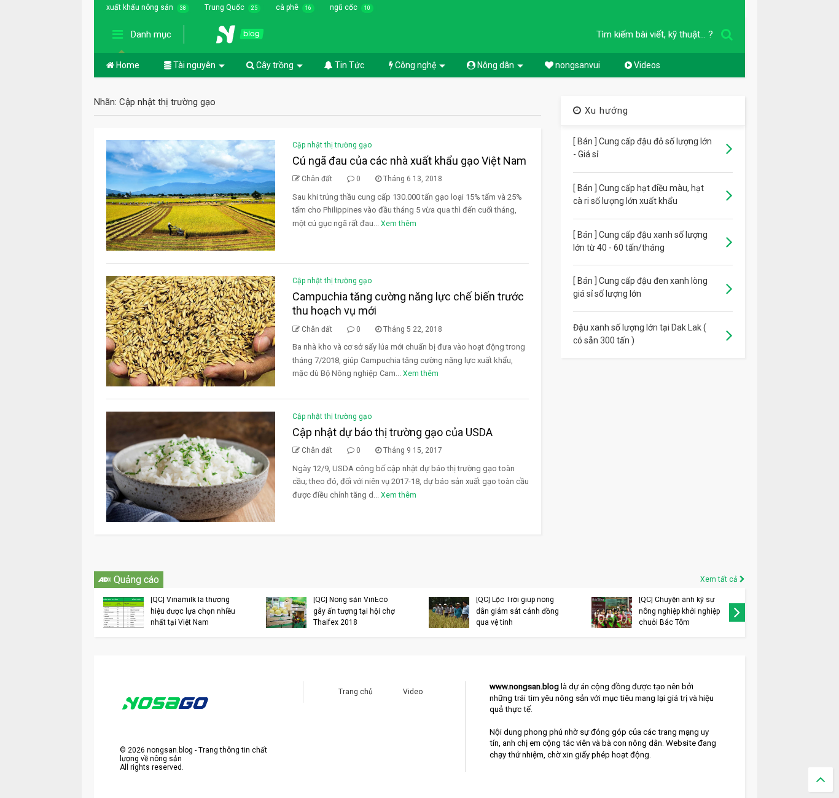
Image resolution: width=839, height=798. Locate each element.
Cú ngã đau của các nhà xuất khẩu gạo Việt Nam (409, 160)
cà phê (287, 7)
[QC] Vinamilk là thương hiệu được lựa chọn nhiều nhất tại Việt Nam (192, 611)
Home (126, 65)
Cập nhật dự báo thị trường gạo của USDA (392, 432)
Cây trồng (274, 65)
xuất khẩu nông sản (139, 7)
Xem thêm (398, 223)
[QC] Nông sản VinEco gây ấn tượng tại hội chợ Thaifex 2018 (354, 611)
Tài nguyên (193, 65)
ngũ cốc (343, 7)
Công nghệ (414, 65)
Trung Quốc (224, 7)
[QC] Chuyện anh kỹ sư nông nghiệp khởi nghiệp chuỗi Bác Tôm (679, 611)
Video (413, 691)
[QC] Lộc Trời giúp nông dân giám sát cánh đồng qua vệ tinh (517, 611)
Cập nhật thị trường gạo (332, 145)
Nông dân (494, 65)
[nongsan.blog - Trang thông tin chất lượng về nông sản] (248, 38)
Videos (646, 65)
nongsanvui (576, 65)
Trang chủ (355, 691)
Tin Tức (348, 65)
